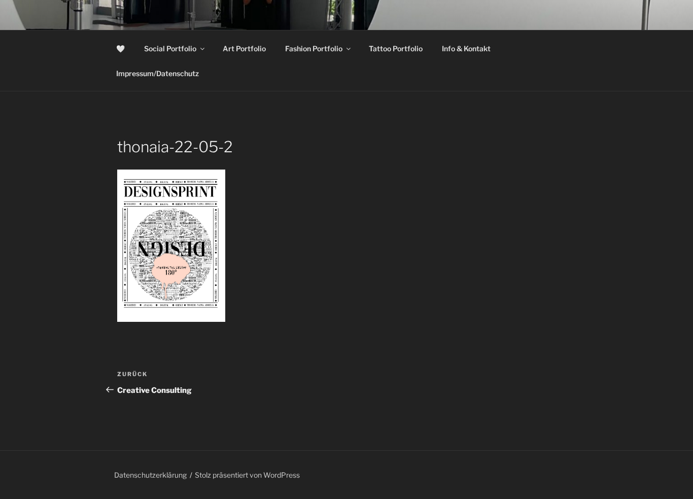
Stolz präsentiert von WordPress (247, 475)
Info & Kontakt (466, 48)
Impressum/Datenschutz (157, 73)
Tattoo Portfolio (396, 48)
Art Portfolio (244, 48)
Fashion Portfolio (313, 48)
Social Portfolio (170, 48)
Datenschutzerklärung (150, 475)
